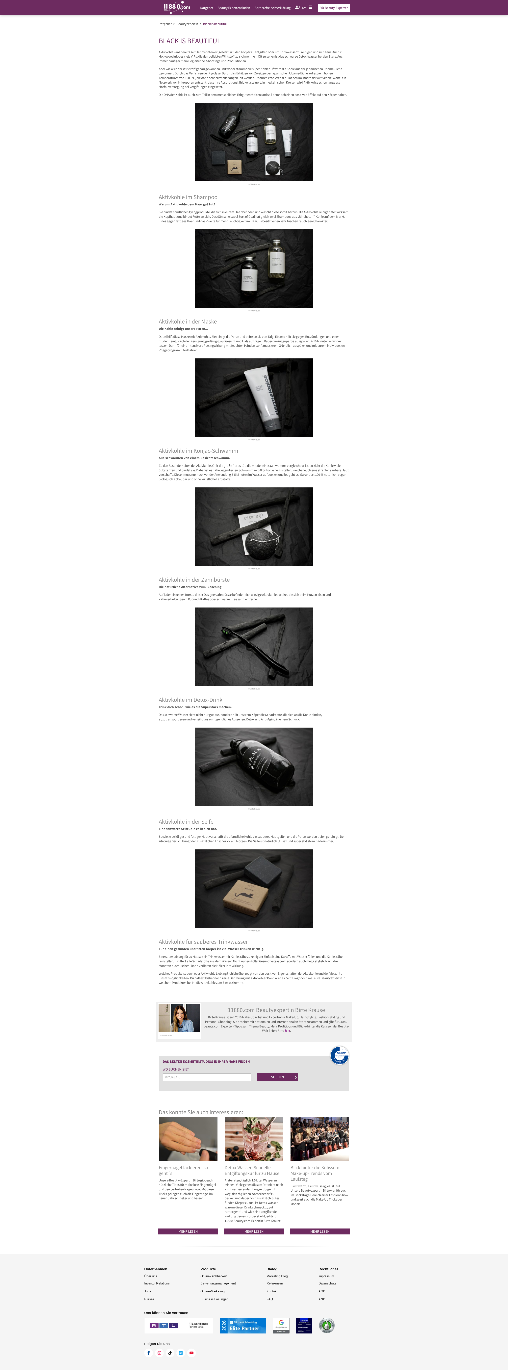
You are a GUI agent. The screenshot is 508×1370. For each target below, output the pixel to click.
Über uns (150, 1276)
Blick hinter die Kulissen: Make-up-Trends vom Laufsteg (315, 1173)
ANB (321, 1299)
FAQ (270, 1299)
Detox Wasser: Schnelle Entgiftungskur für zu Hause (252, 1170)
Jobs (147, 1291)
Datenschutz (327, 1283)
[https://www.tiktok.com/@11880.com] (170, 1353)
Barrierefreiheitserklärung (273, 8)
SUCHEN (277, 1077)
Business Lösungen (214, 1299)
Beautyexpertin (187, 24)
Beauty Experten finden (234, 8)
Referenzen (275, 1283)
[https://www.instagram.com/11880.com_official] (159, 1353)
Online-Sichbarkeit (213, 1276)
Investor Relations (157, 1283)
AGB (321, 1291)
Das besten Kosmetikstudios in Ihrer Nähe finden (207, 1061)
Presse (149, 1299)
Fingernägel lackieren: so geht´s (183, 1170)
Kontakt (272, 1291)
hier (287, 1030)
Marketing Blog (277, 1276)
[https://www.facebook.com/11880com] (148, 1353)
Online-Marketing (212, 1291)
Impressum (326, 1276)
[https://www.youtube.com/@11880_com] (191, 1353)
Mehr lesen (188, 1231)
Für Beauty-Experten (334, 8)
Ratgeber (206, 8)
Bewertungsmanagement (218, 1283)
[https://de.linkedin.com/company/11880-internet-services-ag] (180, 1353)
